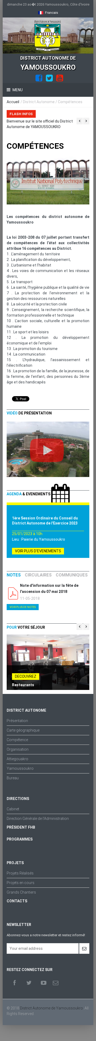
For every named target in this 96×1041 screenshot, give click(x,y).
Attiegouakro (17, 759)
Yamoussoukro (20, 768)
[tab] (14, 575)
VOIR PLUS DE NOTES (23, 607)
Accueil (13, 102)
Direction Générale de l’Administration (38, 818)
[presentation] (14, 575)
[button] (48, 12)
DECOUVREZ (25, 676)
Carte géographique (23, 730)
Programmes (20, 839)
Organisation (18, 749)
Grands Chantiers (21, 892)
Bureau (13, 778)
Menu (17, 90)
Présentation (17, 721)
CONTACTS (17, 901)
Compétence (17, 740)
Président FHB (21, 827)
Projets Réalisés (20, 873)
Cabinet (13, 809)
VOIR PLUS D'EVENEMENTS (38, 551)
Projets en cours (20, 883)
